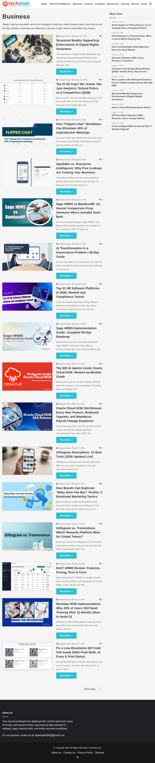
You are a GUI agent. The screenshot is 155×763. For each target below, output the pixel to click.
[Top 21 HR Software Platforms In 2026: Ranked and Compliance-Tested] (27, 297)
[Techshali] (16, 4)
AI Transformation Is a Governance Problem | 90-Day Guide (77, 252)
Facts (144, 4)
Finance (89, 4)
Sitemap (99, 752)
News (44, 4)
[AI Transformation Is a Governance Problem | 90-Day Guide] (27, 256)
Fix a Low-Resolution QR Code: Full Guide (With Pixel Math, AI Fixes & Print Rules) (79, 652)
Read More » (66, 71)
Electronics (113, 4)
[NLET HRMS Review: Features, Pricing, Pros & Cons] (27, 576)
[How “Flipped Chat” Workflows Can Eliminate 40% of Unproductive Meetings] (27, 132)
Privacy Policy (85, 752)
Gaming (125, 4)
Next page (89, 689)
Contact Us (69, 752)
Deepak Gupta (64, 36)
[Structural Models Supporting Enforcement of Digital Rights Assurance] (27, 49)
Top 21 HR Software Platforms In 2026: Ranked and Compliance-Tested (78, 292)
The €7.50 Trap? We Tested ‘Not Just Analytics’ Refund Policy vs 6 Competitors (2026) (79, 88)
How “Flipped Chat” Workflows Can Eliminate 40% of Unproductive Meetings (78, 128)
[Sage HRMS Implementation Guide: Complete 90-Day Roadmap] (27, 336)
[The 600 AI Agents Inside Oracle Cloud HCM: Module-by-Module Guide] (27, 376)
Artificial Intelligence (60, 4)
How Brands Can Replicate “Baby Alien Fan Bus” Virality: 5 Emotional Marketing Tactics (79, 492)
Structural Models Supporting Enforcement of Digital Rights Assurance (77, 45)
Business (77, 4)
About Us (56, 752)
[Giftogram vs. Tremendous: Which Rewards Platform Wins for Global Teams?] (27, 536)
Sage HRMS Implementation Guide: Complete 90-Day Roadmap (76, 332)
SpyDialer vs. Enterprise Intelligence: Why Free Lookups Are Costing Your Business (79, 168)
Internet (135, 4)
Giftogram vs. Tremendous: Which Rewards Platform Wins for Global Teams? (78, 532)
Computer (100, 4)
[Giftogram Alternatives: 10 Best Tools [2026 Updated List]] (27, 461)
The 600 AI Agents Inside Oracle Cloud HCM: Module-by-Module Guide (79, 372)
